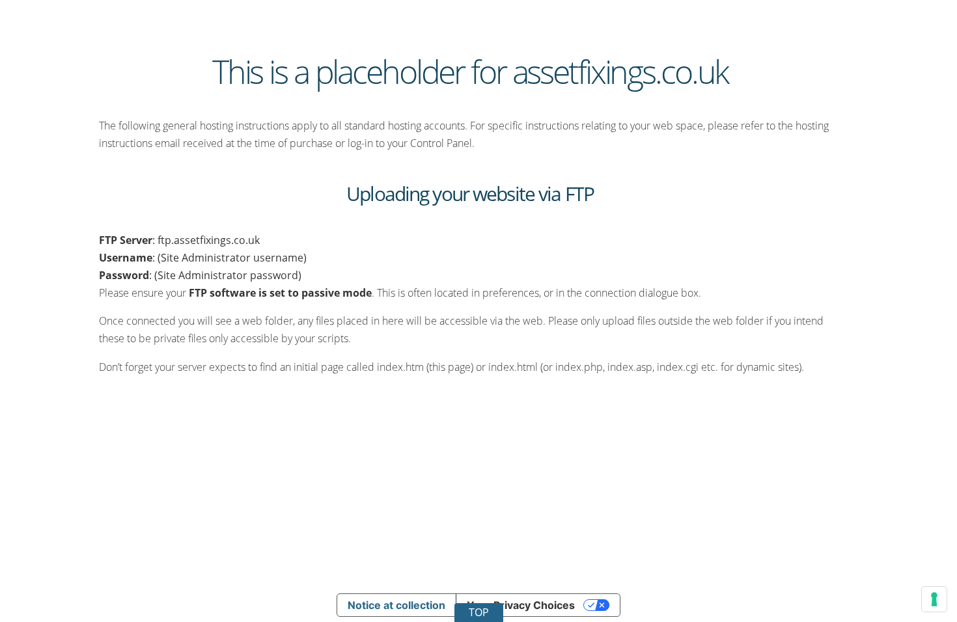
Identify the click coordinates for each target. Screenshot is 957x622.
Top (479, 612)
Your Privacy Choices (521, 605)
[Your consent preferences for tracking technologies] (934, 599)
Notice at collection (396, 605)
